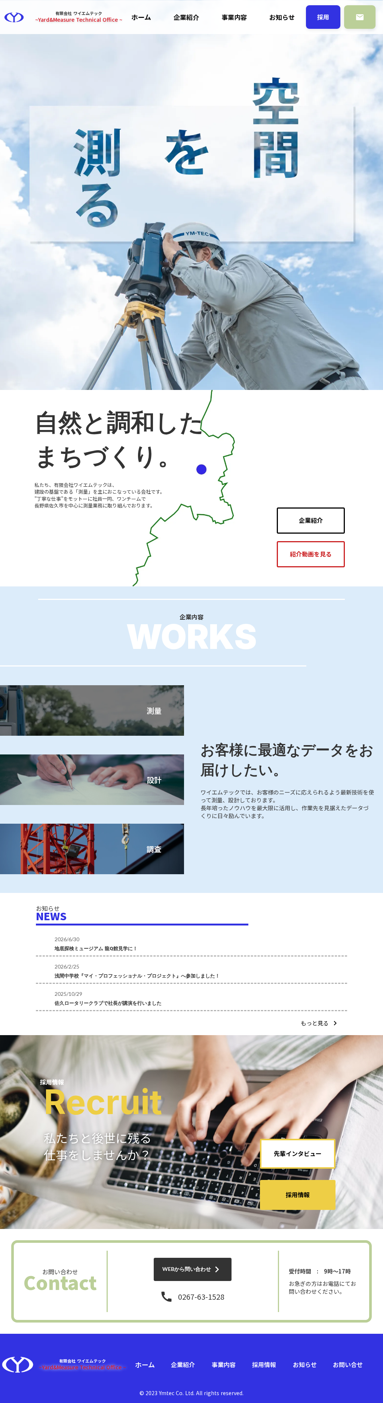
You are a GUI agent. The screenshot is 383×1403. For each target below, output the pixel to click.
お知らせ (282, 17)
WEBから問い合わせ (186, 1269)
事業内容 (234, 17)
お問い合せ (348, 1364)
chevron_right (335, 1023)
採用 (323, 17)
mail (359, 17)
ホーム (141, 17)
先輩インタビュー (298, 1153)
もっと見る (315, 1023)
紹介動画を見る (311, 554)
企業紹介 (186, 17)
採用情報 (298, 1195)
